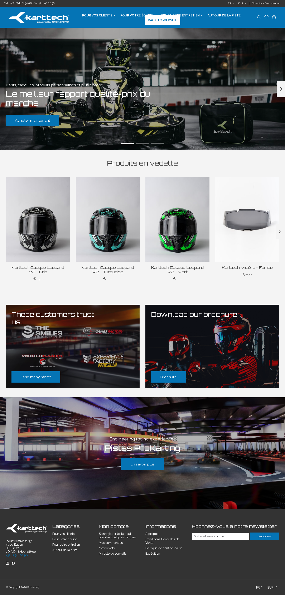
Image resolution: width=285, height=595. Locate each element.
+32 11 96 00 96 (45, 3)
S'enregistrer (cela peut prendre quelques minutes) (117, 535)
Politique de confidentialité (163, 548)
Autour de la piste (224, 15)
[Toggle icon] (259, 17)
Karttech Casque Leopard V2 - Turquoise (107, 269)
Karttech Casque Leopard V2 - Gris (38, 269)
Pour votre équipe (64, 539)
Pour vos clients (63, 533)
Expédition (152, 553)
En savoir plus (142, 464)
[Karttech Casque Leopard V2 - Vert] (177, 219)
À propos (151, 533)
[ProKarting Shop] (38, 17)
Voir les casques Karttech (142, 120)
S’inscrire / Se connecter (266, 3)
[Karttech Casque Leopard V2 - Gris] (38, 219)
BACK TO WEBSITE (162, 20)
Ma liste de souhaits (112, 553)
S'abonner (265, 536)
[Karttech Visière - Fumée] (247, 219)
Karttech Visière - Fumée (247, 267)
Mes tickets (107, 548)
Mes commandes (111, 542)
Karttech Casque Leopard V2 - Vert (177, 269)
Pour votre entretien (66, 544)
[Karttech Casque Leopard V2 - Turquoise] (108, 219)
